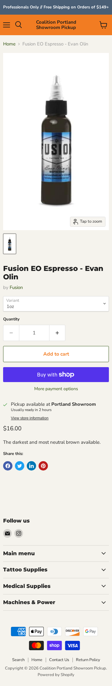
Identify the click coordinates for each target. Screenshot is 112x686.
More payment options (56, 388)
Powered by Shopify (56, 675)
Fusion (16, 287)
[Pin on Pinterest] (43, 466)
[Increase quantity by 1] (57, 333)
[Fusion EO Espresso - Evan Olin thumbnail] (9, 244)
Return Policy (88, 660)
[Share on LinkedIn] (31, 466)
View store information (30, 418)
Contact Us (59, 660)
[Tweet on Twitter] (19, 466)
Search (18, 660)
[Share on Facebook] (7, 466)
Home (9, 44)
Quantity (11, 319)
